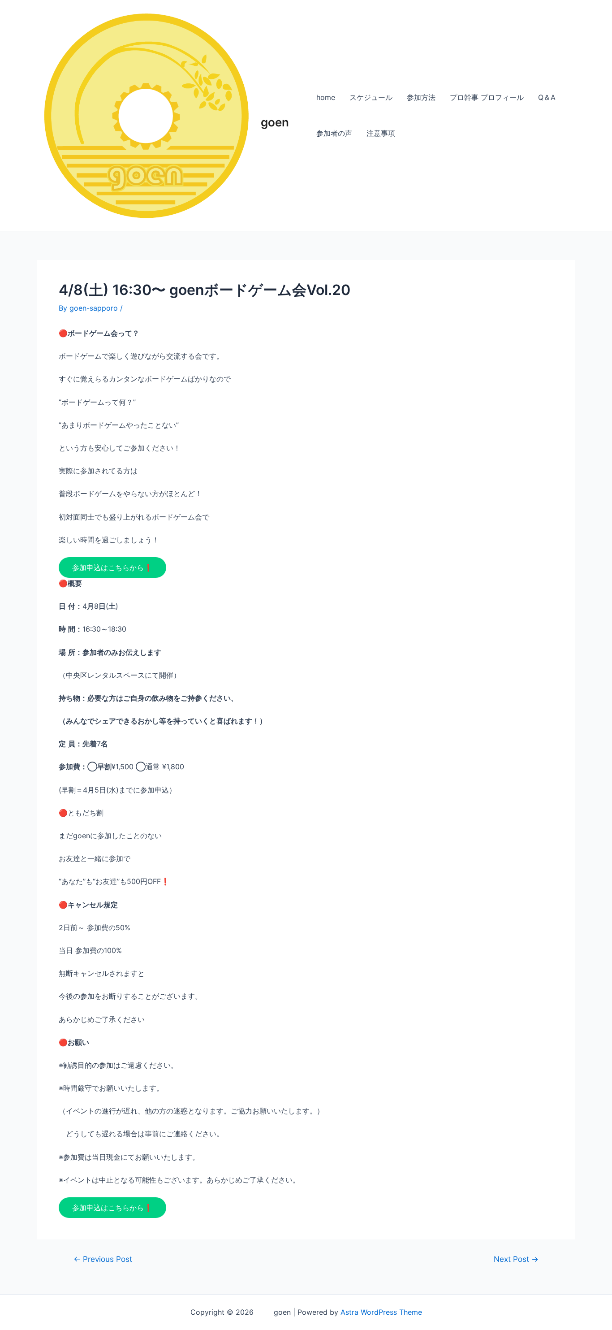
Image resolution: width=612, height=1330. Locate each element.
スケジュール (370, 97)
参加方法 (421, 97)
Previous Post (102, 1259)
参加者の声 (334, 133)
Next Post (516, 1259)
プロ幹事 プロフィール (487, 97)
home (325, 97)
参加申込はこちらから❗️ (112, 567)
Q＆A (547, 97)
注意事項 (380, 133)
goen (275, 115)
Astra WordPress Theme (381, 1312)
